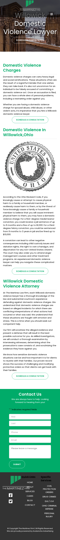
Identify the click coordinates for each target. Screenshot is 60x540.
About (30, 486)
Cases (30, 495)
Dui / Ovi (49, 501)
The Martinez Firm (26, 528)
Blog (30, 500)
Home (30, 482)
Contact (30, 504)
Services (30, 491)
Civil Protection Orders (49, 489)
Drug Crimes (49, 496)
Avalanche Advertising (43, 531)
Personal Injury (49, 515)
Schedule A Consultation (30, 119)
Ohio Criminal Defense (49, 507)
